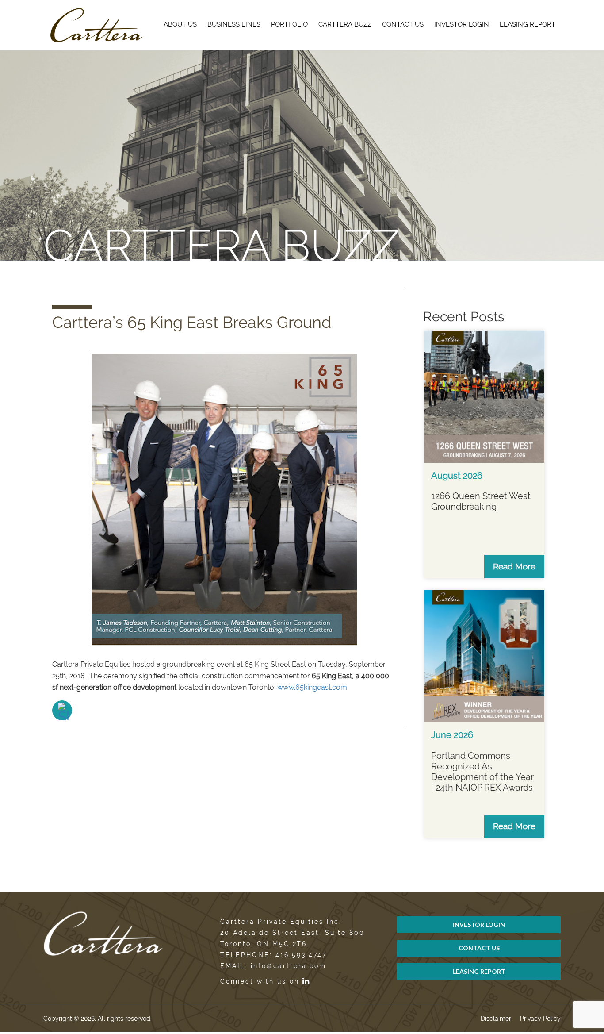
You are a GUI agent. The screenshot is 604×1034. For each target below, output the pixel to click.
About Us (180, 24)
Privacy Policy (540, 1018)
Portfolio (289, 24)
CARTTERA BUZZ (344, 24)
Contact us (403, 24)
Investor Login (461, 24)
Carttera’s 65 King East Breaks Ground (191, 322)
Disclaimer (496, 1018)
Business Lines (233, 24)
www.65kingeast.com (312, 687)
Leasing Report (527, 24)
